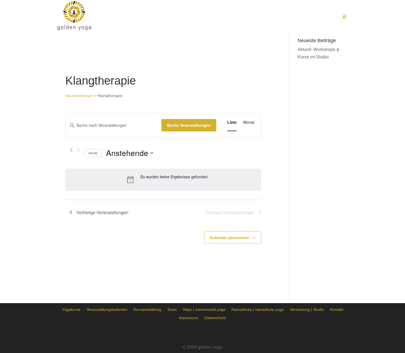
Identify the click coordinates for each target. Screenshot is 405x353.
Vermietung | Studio (307, 309)
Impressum (188, 318)
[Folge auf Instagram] (202, 332)
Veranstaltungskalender (107, 309)
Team (172, 309)
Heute (93, 152)
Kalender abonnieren (229, 237)
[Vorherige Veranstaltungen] (71, 150)
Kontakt (336, 309)
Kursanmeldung (147, 309)
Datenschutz (215, 318)
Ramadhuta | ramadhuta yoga (257, 309)
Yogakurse (71, 309)
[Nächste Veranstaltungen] (78, 150)
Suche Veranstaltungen (189, 125)
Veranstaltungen (79, 95)
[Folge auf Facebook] (187, 332)
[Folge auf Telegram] (218, 332)
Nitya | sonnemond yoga (204, 309)
